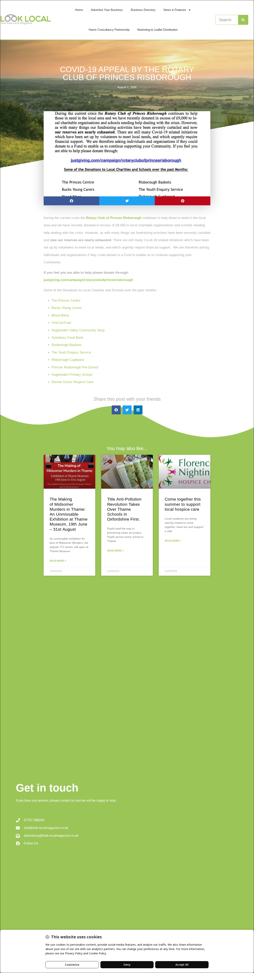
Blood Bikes (61, 315)
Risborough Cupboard (68, 360)
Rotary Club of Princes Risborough (113, 218)
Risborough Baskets (67, 345)
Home (79, 9)
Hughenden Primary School (72, 375)
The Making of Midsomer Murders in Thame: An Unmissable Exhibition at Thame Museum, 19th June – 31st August (69, 514)
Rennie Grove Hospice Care (72, 382)
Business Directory (143, 9)
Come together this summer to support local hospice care (183, 504)
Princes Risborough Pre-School (75, 367)
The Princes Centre (66, 300)
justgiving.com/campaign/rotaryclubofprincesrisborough (88, 280)
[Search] (243, 20)
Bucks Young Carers (67, 308)
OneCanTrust (61, 323)
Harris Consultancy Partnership (109, 29)
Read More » (58, 560)
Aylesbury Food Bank (67, 337)
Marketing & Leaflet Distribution (157, 29)
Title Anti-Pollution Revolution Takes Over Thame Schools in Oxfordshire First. (124, 509)
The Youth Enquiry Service (72, 352)
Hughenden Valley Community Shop (78, 330)
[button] (71, 200)
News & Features (175, 9)
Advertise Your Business (107, 9)
